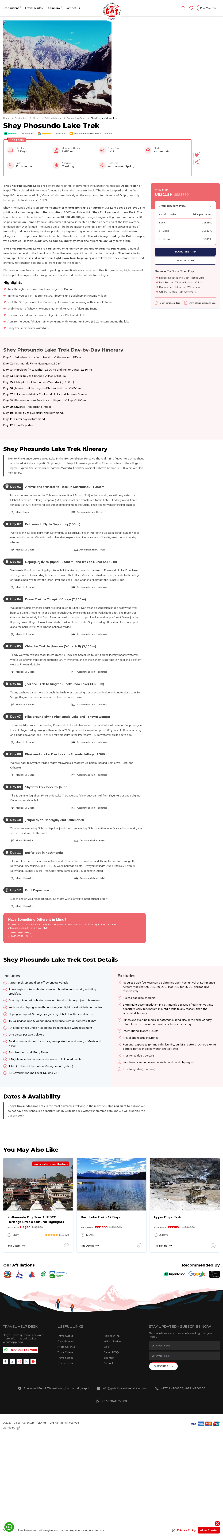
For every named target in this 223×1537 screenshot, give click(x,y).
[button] (57, 67)
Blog (106, 1346)
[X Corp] (12, 1361)
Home (6, 118)
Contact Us (73, 8)
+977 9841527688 (23, 1350)
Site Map (109, 1357)
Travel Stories (65, 1357)
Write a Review (112, 1341)
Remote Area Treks (76, 118)
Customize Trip (20, 935)
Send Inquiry (185, 260)
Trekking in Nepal (53, 118)
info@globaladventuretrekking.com (124, 1388)
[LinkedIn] (26, 1361)
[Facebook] (5, 1361)
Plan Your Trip (208, 8)
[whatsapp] (9, 1527)
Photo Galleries (66, 1346)
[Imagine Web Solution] (18, 1428)
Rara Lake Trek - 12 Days (100, 1217)
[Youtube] (33, 1361)
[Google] (197, 1274)
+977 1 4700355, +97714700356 (183, 1388)
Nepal (36, 118)
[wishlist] (191, 8)
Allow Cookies (208, 1530)
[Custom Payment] (204, 1425)
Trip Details (14, 1245)
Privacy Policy (186, 1530)
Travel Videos (65, 1352)
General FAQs (111, 1352)
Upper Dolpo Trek (167, 1217)
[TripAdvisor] (174, 1274)
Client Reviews (65, 1341)
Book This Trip (185, 251)
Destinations (21, 118)
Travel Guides (65, 1335)
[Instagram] (19, 1361)
